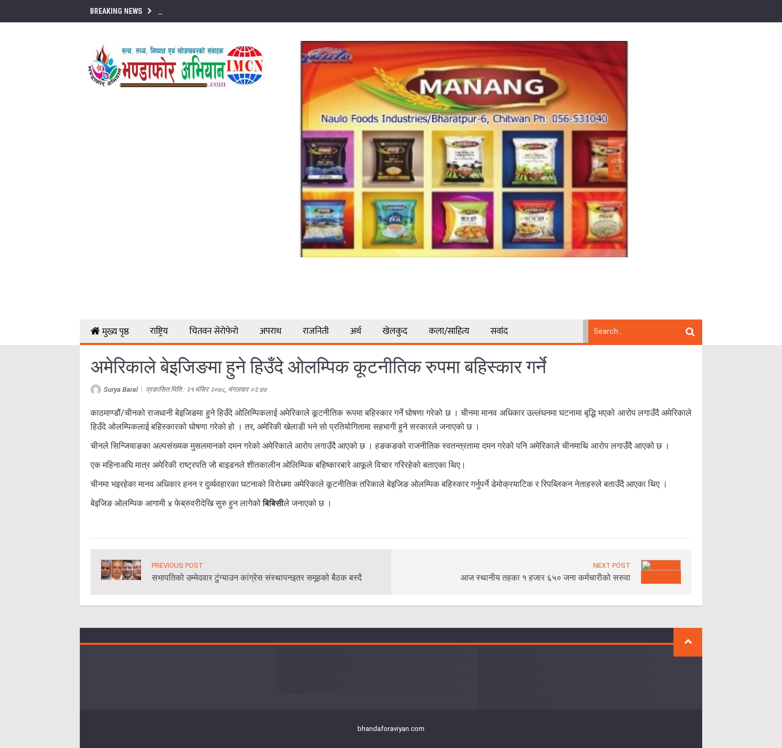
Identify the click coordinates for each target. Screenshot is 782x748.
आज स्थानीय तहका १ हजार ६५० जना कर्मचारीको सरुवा (545, 578)
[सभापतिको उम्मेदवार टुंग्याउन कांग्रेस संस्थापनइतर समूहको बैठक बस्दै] (121, 569)
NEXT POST (611, 565)
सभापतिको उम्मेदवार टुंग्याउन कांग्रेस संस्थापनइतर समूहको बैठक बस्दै (257, 578)
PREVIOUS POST (177, 565)
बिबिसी (273, 503)
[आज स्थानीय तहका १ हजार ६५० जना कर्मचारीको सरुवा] (661, 571)
